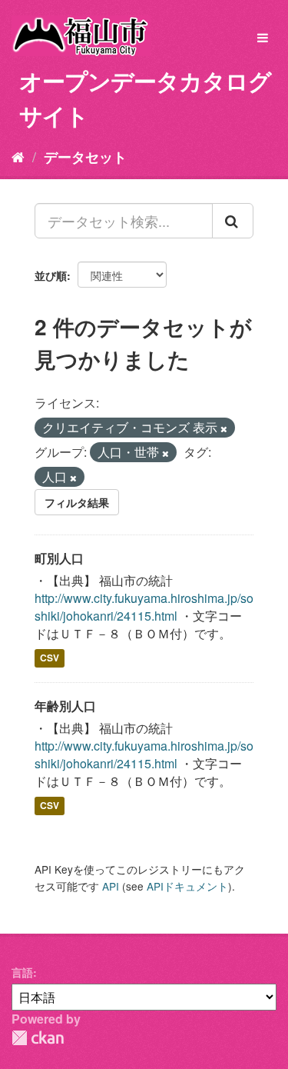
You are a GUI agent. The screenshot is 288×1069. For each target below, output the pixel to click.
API (110, 886)
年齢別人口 (65, 705)
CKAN (38, 1038)
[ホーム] (18, 156)
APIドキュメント (187, 886)
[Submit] (232, 220)
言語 (22, 972)
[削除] (223, 428)
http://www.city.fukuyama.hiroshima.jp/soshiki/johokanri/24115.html (144, 606)
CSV (49, 658)
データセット (85, 157)
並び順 (51, 275)
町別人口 (59, 558)
